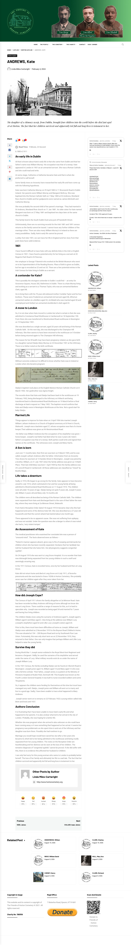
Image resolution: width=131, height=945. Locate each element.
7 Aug (114, 206)
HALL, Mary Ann (92, 379)
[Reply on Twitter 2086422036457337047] (90, 198)
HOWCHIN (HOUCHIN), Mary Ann (97, 311)
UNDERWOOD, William (94, 288)
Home (36, 44)
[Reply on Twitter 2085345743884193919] (90, 249)
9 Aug (114, 141)
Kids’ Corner (92, 44)
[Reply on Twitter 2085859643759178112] (90, 222)
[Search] (123, 44)
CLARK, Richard (98, 873)
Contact (82, 44)
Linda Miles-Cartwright (20, 69)
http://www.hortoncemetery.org (50, 782)
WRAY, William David (94, 356)
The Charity (70, 44)
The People (44, 44)
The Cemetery (57, 44)
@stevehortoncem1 (110, 165)
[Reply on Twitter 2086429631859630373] (90, 154)
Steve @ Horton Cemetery (96, 165)
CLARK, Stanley (92, 333)
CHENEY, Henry (92, 401)
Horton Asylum (12, 55)
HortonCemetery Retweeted (99, 162)
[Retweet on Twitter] (90, 162)
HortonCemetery (94, 141)
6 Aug (114, 231)
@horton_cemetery (105, 141)
